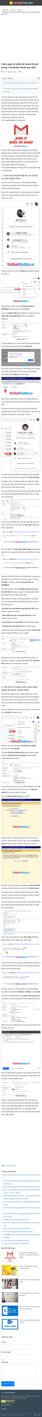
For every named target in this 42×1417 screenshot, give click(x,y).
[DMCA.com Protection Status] (8, 1401)
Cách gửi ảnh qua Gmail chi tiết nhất (16, 1228)
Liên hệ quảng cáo (6, 1405)
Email (5, 72)
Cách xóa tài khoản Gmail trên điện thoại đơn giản (21, 1187)
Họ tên (3, 1342)
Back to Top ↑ (37, 1415)
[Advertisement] (21, 38)
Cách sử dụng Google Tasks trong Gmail (18, 1231)
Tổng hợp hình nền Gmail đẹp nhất (16, 1220)
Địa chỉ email (6, 1352)
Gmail (8, 1166)
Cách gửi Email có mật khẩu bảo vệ (16, 1240)
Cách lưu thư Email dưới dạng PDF (16, 1243)
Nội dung (4, 1362)
